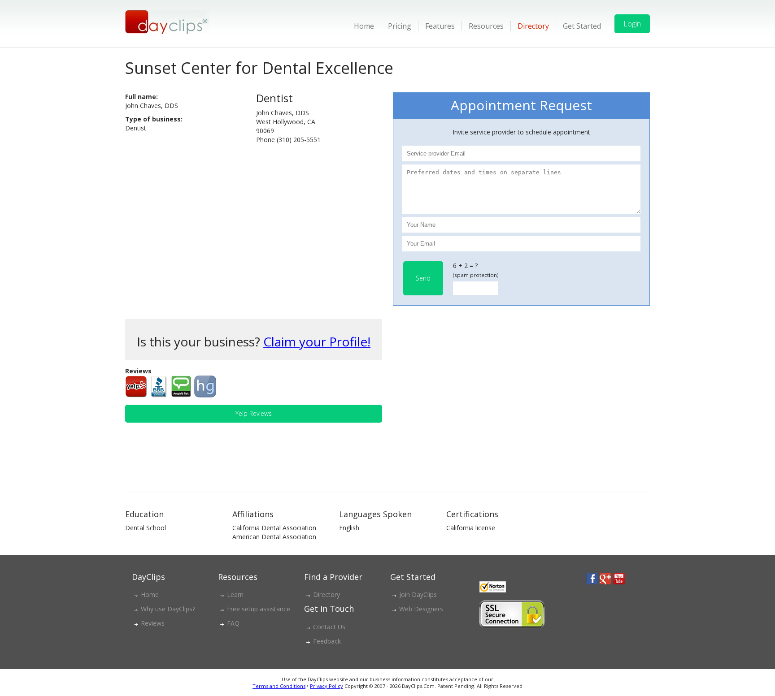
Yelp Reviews (253, 413)
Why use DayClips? (168, 609)
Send (423, 278)
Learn (235, 594)
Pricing (399, 26)
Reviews (153, 623)
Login (632, 24)
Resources (486, 26)
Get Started (582, 26)
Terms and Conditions (279, 686)
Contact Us (329, 627)
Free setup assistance (258, 609)
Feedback (327, 641)
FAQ (233, 623)
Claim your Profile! (316, 341)
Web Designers (421, 609)
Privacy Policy (326, 686)
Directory (533, 26)
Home (364, 26)
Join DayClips (418, 594)
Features (440, 26)
